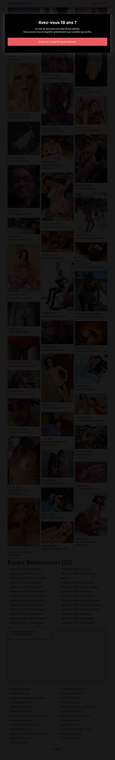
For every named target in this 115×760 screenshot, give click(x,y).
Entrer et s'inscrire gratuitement (57, 41)
